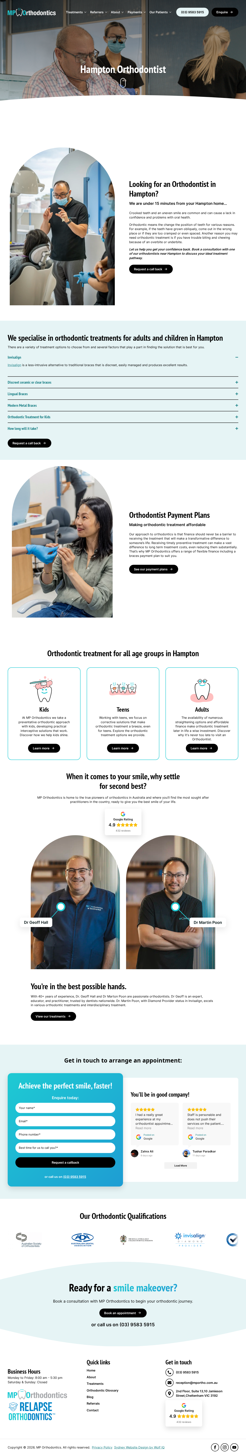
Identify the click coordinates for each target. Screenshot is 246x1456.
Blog (90, 1397)
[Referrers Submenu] (106, 12)
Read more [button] (143, 1128)
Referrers (97, 12)
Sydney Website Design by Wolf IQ (139, 1447)
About (115, 12)
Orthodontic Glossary (102, 1390)
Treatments (74, 12)
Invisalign (14, 365)
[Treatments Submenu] (85, 12)
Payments (135, 12)
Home (91, 1370)
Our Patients (159, 12)
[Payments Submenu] (145, 12)
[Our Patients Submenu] (170, 12)
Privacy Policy (102, 1447)
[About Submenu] (122, 12)
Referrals (93, 1403)
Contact (93, 1410)
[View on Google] (134, 1153)
